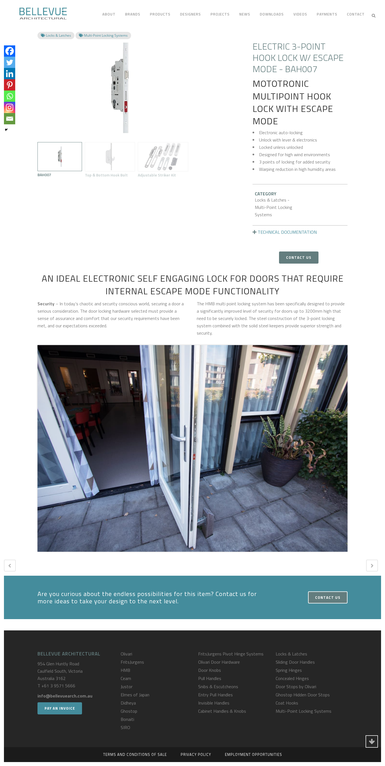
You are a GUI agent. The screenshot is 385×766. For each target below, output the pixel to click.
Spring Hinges (289, 670)
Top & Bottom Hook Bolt (106, 175)
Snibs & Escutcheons (218, 686)
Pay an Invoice (60, 708)
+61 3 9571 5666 (58, 685)
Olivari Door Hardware (219, 662)
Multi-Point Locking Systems (303, 711)
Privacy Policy (196, 754)
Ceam (126, 678)
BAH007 (44, 175)
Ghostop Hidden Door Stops (303, 695)
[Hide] (6, 129)
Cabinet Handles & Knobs (222, 711)
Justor (126, 686)
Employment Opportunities (253, 754)
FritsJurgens (132, 662)
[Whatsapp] (9, 96)
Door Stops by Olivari (296, 686)
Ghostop (129, 711)
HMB (125, 670)
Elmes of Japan (135, 695)
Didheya (128, 703)
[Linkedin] (9, 73)
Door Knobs (209, 670)
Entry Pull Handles (215, 695)
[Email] (9, 118)
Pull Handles (209, 678)
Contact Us (298, 257)
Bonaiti (127, 719)
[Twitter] (9, 62)
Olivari (126, 654)
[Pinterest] (9, 84)
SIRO (125, 727)
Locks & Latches (291, 654)
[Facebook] (9, 51)
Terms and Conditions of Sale (135, 754)
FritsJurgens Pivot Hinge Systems (231, 654)
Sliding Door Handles (295, 662)
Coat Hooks (287, 703)
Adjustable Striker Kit (157, 175)
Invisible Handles (213, 703)
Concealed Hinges (292, 678)
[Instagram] (9, 107)
